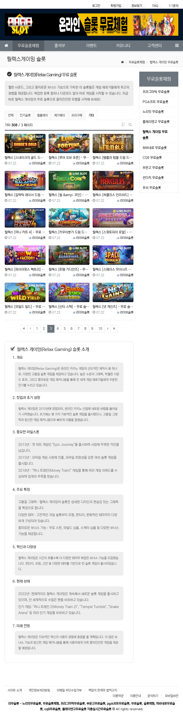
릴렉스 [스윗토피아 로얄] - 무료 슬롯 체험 (113, 232)
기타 (92, 115)
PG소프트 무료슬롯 (155, 102)
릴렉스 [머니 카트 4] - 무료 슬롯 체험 (25, 232)
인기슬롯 (25, 115)
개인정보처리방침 (39, 690)
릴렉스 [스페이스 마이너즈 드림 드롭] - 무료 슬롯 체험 (113, 269)
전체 (10, 115)
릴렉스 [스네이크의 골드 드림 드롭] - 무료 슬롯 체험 (25, 158)
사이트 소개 (15, 690)
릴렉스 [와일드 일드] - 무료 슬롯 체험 (25, 307)
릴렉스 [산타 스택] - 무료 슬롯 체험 (69, 307)
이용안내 (135, 696)
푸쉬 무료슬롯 (152, 188)
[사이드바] (177, 45)
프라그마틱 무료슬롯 (156, 92)
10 (100, 328)
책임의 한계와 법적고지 (102, 690)
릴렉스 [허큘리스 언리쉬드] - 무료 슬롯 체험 (113, 195)
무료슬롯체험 (137, 62)
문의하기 (153, 696)
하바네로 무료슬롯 (155, 148)
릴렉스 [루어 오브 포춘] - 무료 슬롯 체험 (69, 158)
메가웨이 (59, 115)
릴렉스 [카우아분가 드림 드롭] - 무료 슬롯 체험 (69, 232)
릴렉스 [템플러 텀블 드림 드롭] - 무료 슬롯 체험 (113, 158)
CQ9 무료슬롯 (152, 158)
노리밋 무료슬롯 (153, 112)
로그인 (96, 6)
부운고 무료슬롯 (153, 168)
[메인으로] (6, 45)
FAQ (155, 6)
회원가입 (115, 6)
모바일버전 (171, 696)
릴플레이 (42, 115)
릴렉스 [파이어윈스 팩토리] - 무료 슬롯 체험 (25, 269)
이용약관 (118, 696)
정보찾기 (136, 6)
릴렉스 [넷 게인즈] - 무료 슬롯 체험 (113, 307)
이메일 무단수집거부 (69, 690)
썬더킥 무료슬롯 (153, 178)
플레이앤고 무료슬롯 (156, 122)
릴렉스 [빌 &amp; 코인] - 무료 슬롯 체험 (69, 195)
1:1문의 (173, 6)
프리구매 (76, 115)
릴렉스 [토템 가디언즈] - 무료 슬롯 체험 (69, 269)
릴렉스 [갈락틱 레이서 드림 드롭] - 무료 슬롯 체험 (25, 195)
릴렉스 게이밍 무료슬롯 (164, 62)
